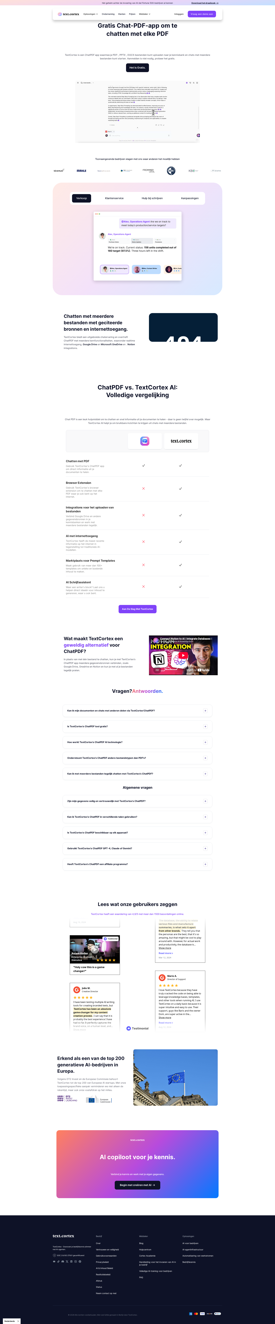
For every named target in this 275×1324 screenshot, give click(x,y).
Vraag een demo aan (202, 14)
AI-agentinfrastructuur (192, 1249)
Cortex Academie (147, 1255)
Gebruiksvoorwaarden (106, 1255)
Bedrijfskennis (189, 1262)
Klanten (121, 14)
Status (99, 1287)
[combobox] (12, 1321)
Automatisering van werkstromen (197, 1255)
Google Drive (90, 344)
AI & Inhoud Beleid (104, 1268)
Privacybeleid (102, 1262)
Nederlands (9, 1321)
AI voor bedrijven (190, 1243)
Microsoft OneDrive (111, 344)
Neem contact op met (106, 1293)
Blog (141, 1243)
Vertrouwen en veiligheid (107, 1249)
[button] (90, 14)
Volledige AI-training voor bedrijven (155, 1271)
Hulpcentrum (145, 1249)
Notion (131, 344)
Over (98, 1243)
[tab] (81, 198)
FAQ (141, 1277)
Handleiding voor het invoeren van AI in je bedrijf (157, 1263)
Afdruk (99, 1281)
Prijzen (132, 14)
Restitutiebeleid (103, 1274)
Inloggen (179, 14)
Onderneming (108, 14)
